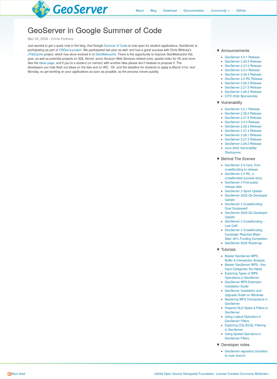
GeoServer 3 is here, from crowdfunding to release (243, 167)
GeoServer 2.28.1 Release (243, 135)
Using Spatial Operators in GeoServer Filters (243, 336)
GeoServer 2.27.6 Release (243, 65)
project (77, 50)
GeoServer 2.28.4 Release (243, 74)
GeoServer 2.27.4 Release (243, 130)
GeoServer (45, 5)
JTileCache (35, 54)
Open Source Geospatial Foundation (189, 373)
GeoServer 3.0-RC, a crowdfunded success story (243, 175)
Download (170, 10)
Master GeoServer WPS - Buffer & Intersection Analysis (245, 258)
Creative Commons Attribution (248, 373)
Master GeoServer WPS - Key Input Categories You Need (245, 266)
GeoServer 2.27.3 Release (243, 139)
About (140, 10)
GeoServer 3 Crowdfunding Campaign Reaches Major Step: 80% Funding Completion (246, 234)
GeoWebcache (106, 54)
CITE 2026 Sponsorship (241, 96)
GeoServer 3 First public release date (241, 184)
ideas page (46, 63)
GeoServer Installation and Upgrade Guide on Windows (244, 292)
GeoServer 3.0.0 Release (242, 70)
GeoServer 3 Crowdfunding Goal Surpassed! (243, 206)
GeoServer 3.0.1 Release (242, 57)
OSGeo (64, 50)
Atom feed (18, 373)
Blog (153, 10)
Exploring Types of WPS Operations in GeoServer (242, 275)
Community (219, 10)
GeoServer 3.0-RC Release (244, 78)
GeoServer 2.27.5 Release (243, 87)
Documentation (194, 10)
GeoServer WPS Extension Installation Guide (243, 284)
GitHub (241, 10)
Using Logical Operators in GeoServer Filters (243, 318)
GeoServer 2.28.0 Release (243, 143)
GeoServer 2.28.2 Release (243, 91)
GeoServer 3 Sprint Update (243, 191)
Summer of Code (115, 45)
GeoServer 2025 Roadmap (243, 243)
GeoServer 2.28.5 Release (243, 61)
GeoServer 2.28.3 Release (243, 83)
